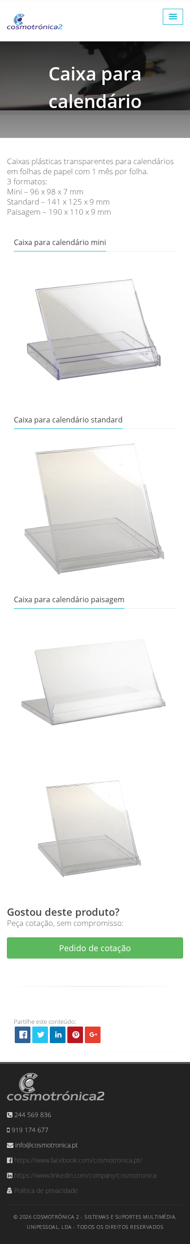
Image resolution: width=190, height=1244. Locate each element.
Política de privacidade (46, 1190)
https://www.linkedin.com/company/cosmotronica (85, 1175)
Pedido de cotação (95, 947)
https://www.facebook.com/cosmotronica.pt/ (78, 1160)
